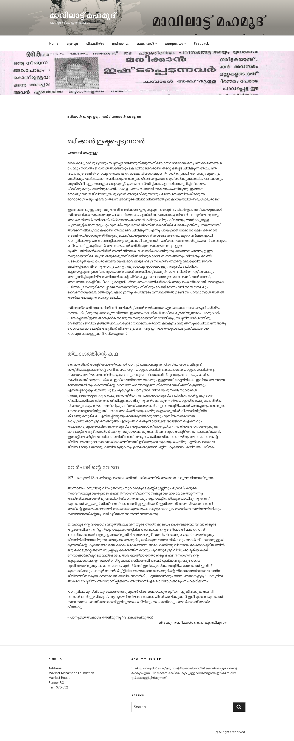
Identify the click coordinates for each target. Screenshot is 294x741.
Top (284, 731)
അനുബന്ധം (174, 43)
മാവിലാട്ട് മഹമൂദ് (83, 15)
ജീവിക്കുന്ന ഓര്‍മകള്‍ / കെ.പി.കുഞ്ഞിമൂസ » (193, 622)
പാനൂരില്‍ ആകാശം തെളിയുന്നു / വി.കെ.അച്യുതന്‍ (111, 617)
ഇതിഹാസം (120, 43)
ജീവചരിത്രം (95, 43)
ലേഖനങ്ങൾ (145, 43)
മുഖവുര (72, 43)
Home (53, 43)
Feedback (201, 43)
